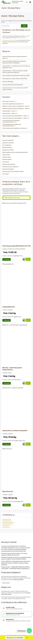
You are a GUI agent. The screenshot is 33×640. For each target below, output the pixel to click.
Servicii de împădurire (8, 169)
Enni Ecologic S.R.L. (19, 501)
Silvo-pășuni (5, 174)
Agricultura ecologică (7, 188)
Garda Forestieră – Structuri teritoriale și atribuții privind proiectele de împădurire (14, 71)
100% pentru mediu (17, 2)
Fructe (10, 372)
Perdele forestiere (7, 159)
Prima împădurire (21, 37)
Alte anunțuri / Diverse (8, 101)
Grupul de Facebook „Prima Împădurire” (12, 84)
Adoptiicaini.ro (6, 525)
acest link (27, 36)
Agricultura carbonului (8, 142)
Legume (10, 309)
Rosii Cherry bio (7, 491)
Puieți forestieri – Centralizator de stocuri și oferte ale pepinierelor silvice (16, 66)
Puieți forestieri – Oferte (8, 113)
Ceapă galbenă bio (8, 307)
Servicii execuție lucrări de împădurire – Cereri (14, 115)
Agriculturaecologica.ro (8, 522)
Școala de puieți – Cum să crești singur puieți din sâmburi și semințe (15, 88)
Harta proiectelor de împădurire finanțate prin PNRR (15, 75)
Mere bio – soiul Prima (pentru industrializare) (12, 368)
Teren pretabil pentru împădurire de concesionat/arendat (11, 125)
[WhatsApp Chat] (29, 630)
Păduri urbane (6, 154)
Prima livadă (5, 162)
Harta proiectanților (18, 579)
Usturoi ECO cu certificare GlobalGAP (14, 430)
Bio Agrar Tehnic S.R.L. (19, 440)
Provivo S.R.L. (17, 379)
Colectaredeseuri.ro (7, 524)
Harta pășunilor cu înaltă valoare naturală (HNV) (14, 78)
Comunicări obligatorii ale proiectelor (11, 103)
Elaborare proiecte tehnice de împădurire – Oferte (15, 108)
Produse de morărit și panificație (16, 249)
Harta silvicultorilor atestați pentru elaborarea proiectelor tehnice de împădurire (14, 62)
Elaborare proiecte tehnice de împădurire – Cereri (15, 106)
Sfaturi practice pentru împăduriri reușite (13, 171)
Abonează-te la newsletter (9, 40)
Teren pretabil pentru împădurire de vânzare (14, 128)
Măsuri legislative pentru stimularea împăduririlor (15, 152)
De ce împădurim (6, 145)
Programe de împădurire (8, 164)
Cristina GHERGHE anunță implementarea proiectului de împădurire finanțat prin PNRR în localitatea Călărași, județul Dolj (15, 563)
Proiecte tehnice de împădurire (10, 166)
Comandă (6, 259)
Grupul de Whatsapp (7, 81)
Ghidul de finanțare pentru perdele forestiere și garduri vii (14, 57)
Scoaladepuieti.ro (7, 521)
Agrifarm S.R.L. (17, 316)
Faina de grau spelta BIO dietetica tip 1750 (16, 246)
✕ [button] (27, 637)
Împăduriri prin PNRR (7, 150)
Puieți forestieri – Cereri (8, 111)
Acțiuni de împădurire (8, 140)
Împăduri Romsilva (7, 147)
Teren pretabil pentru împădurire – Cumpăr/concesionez (11, 121)
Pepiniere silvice (6, 157)
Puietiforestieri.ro (6, 519)
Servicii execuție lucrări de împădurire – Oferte (14, 118)
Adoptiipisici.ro (6, 527)
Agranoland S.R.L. (18, 255)
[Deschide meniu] (30, 2)
